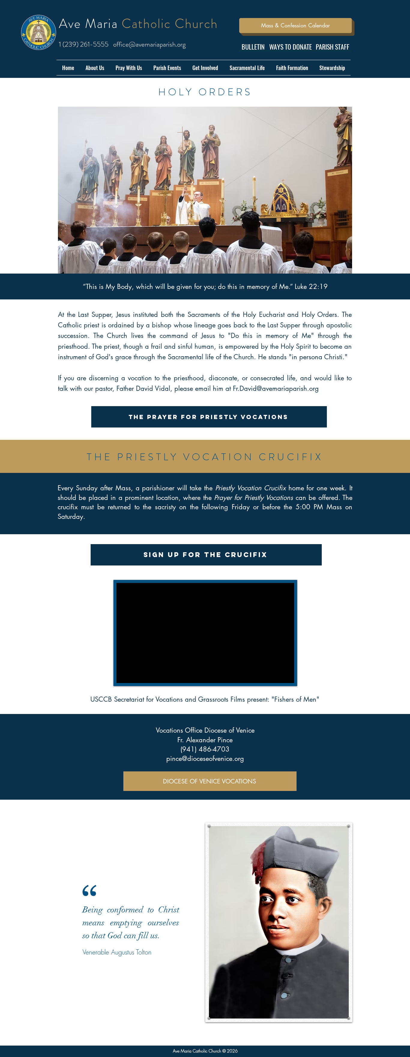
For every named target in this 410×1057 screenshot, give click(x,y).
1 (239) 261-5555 (84, 44)
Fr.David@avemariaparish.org (276, 388)
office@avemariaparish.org (149, 44)
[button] (95, 67)
